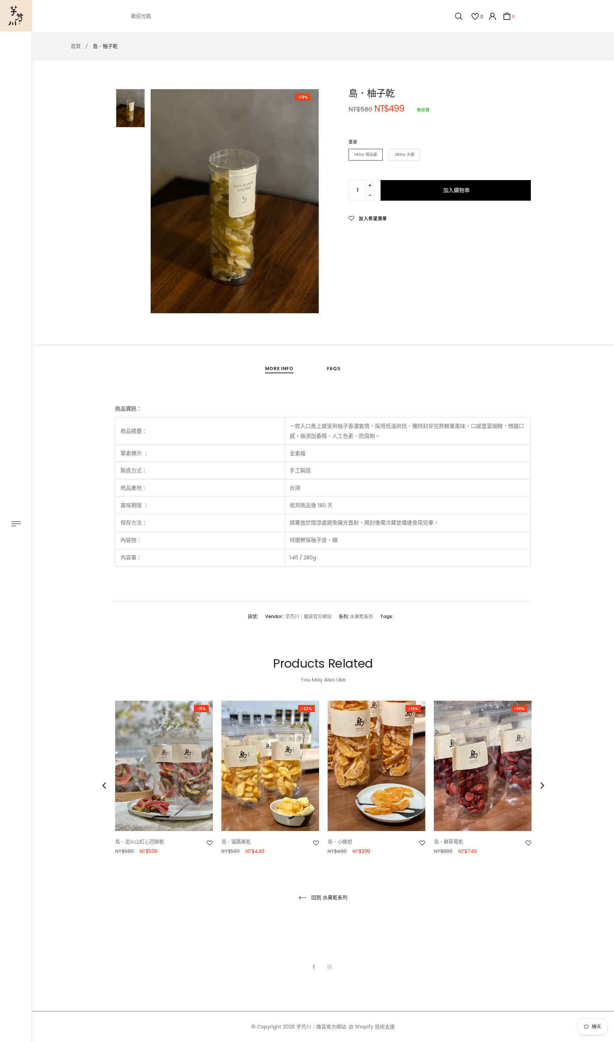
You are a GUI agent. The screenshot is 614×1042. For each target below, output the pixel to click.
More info (279, 368)
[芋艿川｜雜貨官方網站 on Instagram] (329, 967)
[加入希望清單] (209, 843)
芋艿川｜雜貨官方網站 (308, 616)
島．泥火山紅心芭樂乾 (139, 841)
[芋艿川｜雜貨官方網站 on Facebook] (313, 967)
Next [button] (542, 785)
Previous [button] (104, 785)
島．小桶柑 (340, 841)
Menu (16, 524)
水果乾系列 (361, 616)
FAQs (334, 368)
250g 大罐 (404, 154)
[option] (235, 201)
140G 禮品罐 (365, 154)
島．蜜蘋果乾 (236, 841)
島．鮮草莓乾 (448, 841)
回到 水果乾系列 (329, 897)
